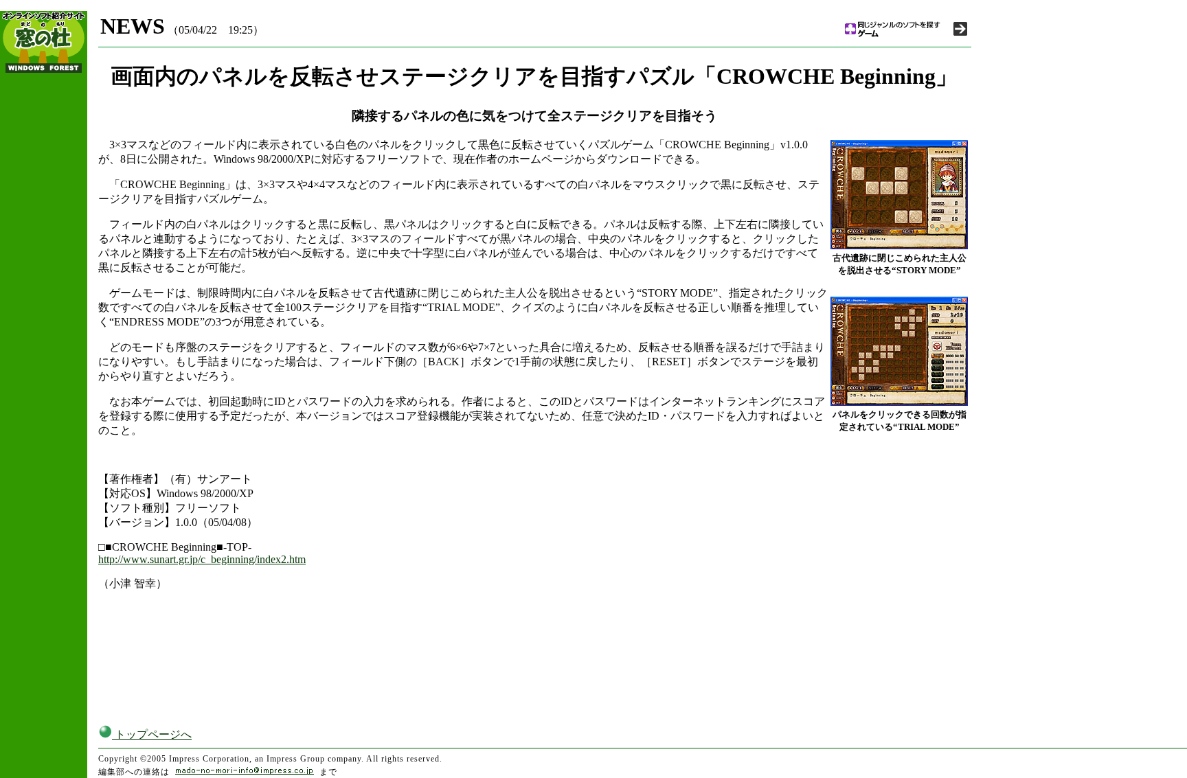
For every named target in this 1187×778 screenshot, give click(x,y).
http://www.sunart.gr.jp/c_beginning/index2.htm (202, 559)
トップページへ (152, 734)
